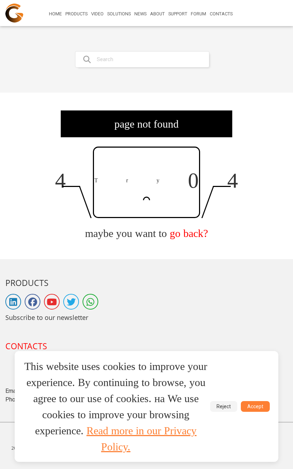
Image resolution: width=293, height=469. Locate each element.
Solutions (119, 14)
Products (76, 14)
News (140, 14)
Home (55, 14)
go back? (189, 233)
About (157, 14)
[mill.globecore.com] (14, 13)
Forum (198, 14)
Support (177, 14)
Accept (255, 406)
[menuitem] (55, 14)
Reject (224, 406)
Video (97, 14)
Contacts (221, 14)
